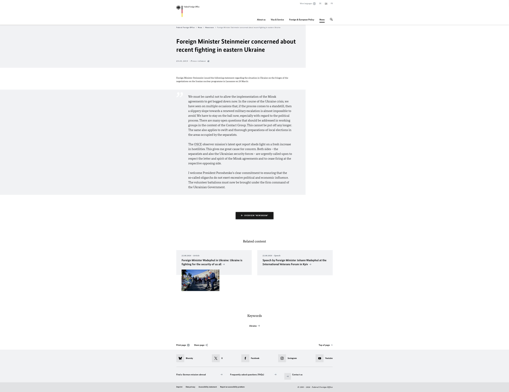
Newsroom (209, 27)
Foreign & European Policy (301, 19)
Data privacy (190, 387)
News (322, 20)
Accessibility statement (208, 387)
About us (261, 19)
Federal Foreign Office (185, 27)
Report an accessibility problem (232, 387)
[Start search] (331, 19)
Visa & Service (277, 19)
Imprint (179, 387)
